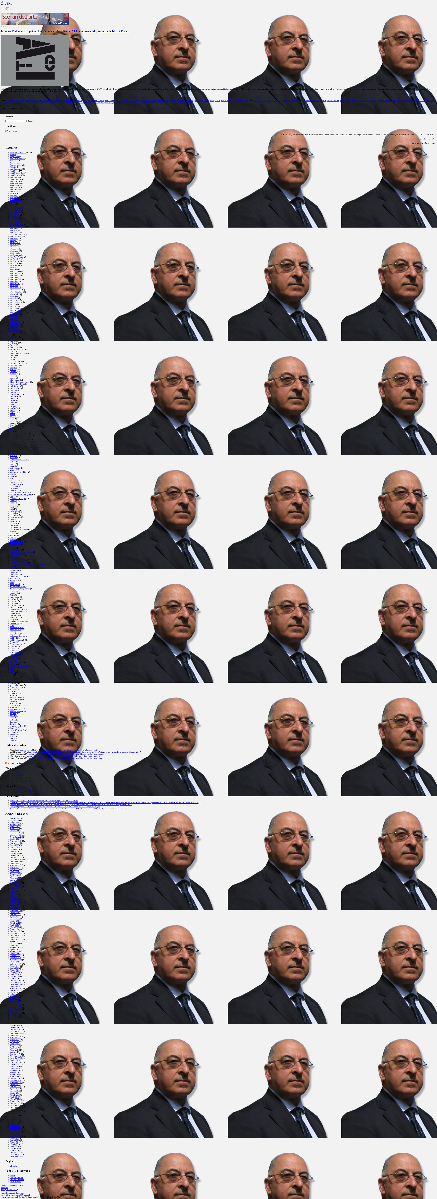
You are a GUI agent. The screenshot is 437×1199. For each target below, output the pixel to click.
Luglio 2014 (14, 1115)
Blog (7, 8)
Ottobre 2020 (15, 962)
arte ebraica (14, 239)
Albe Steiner (261, 101)
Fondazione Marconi (17, 443)
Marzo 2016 (14, 1074)
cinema (12, 378)
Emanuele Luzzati (319, 101)
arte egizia (13, 241)
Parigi (12, 619)
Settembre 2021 (15, 939)
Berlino (12, 345)
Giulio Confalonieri (427, 101)
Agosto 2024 (14, 868)
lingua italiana (15, 517)
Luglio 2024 (14, 870)
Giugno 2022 (15, 921)
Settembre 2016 (15, 1062)
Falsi (11, 419)
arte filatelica (14, 261)
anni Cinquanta (44, 101)
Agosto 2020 (14, 966)
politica (217, 101)
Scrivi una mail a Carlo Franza (423, 143)
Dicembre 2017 (15, 1031)
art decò (13, 204)
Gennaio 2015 (15, 1103)
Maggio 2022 (15, 923)
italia (201, 101)
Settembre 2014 (15, 1111)
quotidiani (13, 658)
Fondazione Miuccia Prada (19, 445)
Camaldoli (13, 357)
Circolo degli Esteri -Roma (19, 382)
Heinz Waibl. (5, 103)
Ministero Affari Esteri (18, 560)
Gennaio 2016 (15, 1079)
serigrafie (13, 689)
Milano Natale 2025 (17, 556)
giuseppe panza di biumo (19, 472)
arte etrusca (14, 249)
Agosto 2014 (14, 1113)
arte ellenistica (15, 243)
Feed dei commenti (17, 1180)
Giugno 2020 (15, 970)
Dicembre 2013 (15, 1130)
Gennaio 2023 (15, 907)
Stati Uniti (13, 703)
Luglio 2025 (14, 845)
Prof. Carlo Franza (130, 103)
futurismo (13, 458)
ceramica (13, 374)
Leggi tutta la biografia (426, 139)
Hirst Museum (15, 480)
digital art (13, 402)
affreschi (13, 155)
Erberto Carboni (333, 101)
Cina (11, 376)
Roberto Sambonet (157, 103)
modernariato (14, 568)
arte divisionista (15, 237)
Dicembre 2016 (15, 1056)
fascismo (13, 423)
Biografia (8, 10)
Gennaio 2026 (15, 833)
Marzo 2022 (14, 927)
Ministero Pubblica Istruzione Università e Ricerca (28, 564)
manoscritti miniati (16, 542)
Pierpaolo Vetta (106, 103)
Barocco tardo (15, 339)
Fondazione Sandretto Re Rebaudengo (24, 447)
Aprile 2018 (14, 1023)
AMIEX (13, 167)
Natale (12, 595)
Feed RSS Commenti (22, 1195)
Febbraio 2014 (15, 1126)
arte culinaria (14, 228)
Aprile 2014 (14, 1122)
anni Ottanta (77, 101)
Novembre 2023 (16, 886)
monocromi (14, 574)
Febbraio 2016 (15, 1076)
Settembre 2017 (15, 1038)
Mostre (206, 101)
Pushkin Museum (16, 652)
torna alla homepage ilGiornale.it (12, 1193)
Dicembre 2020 (15, 958)
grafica (173, 101)
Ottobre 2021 (15, 937)
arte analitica (14, 216)
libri (11, 509)
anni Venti (13, 187)
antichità (13, 191)
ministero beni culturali (18, 562)
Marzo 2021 (14, 952)
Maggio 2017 (15, 1046)
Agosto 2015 (14, 1089)
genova (12, 464)
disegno (161, 101)
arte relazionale (15, 310)
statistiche (13, 705)
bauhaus (13, 341)
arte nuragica (14, 294)
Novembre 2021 (16, 935)
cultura (154, 101)
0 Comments (5, 105)
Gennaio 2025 (15, 857)
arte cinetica (19, 234)
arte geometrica (15, 265)
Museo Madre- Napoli (18, 587)
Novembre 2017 (16, 1033)
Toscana (13, 722)
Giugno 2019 (15, 995)
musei (212, 101)
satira (12, 675)
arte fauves (14, 253)
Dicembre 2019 (15, 982)
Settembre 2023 (15, 890)
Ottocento (13, 615)
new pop (13, 601)
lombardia (13, 521)
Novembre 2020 (16, 960)
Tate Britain (14, 716)
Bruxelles (13, 355)
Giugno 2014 (15, 1117)
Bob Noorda (283, 101)
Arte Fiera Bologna (17, 257)
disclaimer (4, 1188)
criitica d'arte (146, 101)
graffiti (12, 474)
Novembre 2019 (16, 984)
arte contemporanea (126, 101)
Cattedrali (13, 372)
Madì (12, 531)
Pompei (12, 642)
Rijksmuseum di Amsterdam (20, 667)
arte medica (14, 282)
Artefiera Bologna (16, 333)
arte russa (13, 318)
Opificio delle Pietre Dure (19, 611)
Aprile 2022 (14, 925)
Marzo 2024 (14, 878)
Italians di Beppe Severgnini (20, 779)
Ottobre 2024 (15, 864)
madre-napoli (14, 533)
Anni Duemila (56, 101)
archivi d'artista (15, 200)
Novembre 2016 (16, 1058)
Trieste (179, 103)
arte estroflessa (15, 247)
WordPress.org (15, 1182)
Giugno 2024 (15, 872)
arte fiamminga (15, 255)
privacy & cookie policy (9, 1190)
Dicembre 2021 (15, 933)
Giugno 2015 (15, 1093)
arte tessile (13, 329)
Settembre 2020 (15, 964)
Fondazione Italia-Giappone (20, 439)
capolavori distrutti (16, 364)
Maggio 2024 (15, 874)
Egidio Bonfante (306, 101)
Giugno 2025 (15, 847)
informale (13, 486)
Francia (12, 452)
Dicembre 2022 (15, 909)
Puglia (12, 650)
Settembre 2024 (15, 866)
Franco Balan (355, 101)
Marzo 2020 (14, 976)
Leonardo (13, 505)
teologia (13, 720)
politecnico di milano (17, 636)
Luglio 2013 (14, 1140)
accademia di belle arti (16, 101)
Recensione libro (16, 662)
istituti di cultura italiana (18, 493)
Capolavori (14, 361)
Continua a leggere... (8, 97)
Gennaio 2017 (15, 1054)
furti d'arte (13, 456)
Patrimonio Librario (17, 622)
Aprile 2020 (14, 974)
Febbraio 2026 (15, 831)
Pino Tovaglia (118, 103)
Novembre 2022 (16, 911)
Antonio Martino (16, 773)
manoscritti (14, 540)
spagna (12, 701)
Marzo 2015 (14, 1099)
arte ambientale (15, 214)
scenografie (14, 677)
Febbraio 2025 (15, 855)
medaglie (13, 546)
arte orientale (14, 300)
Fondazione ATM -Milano (19, 433)
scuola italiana (15, 681)
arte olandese (14, 296)
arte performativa (16, 302)
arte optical (14, 298)
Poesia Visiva (15, 634)
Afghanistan (14, 157)
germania (13, 466)
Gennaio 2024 (15, 882)
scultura (13, 679)
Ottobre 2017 (15, 1036)
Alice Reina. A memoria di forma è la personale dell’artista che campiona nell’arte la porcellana (44, 801)
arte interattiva (15, 273)
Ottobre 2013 (15, 1134)
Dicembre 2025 (15, 835)
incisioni (18, 421)
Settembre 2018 (15, 1013)
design (12, 400)
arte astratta (14, 218)
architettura (14, 198)
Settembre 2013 (15, 1136)
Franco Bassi (366, 101)
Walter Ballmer (187, 103)
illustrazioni (14, 482)
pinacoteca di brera (17, 628)
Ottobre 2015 (15, 1085)
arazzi (12, 194)
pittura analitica (15, 630)
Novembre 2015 (16, 1083)
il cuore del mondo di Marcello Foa (22, 777)
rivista (12, 671)
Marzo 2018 (14, 1025)
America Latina (15, 165)
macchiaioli (14, 527)
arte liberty (14, 278)
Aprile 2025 (14, 851)
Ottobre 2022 (15, 913)
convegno (137, 101)
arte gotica (13, 267)
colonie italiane (15, 388)
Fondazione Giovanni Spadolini (21, 435)
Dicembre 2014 (15, 1105)
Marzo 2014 (14, 1124)
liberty (12, 507)
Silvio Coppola (170, 103)
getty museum (15, 468)
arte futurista (14, 263)
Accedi (12, 1176)
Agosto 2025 (14, 843)
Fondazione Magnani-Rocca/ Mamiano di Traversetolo (29, 441)
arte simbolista (15, 323)
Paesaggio (13, 617)
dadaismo (13, 398)
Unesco (12, 728)
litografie (13, 519)
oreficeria (13, 613)
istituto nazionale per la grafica (187, 101)
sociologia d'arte (16, 697)
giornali (12, 470)
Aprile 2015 (14, 1097)
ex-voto (12, 415)
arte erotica (14, 245)
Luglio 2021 (14, 943)
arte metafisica (15, 284)
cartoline (13, 370)
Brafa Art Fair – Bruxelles (19, 353)
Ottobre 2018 (15, 1011)
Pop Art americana (16, 644)
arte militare (14, 286)
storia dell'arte (15, 712)
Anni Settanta (109, 101)
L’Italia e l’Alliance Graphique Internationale (35, 103)
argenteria (18, 208)
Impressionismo (15, 484)
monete (12, 572)
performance (14, 624)
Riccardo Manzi (144, 103)
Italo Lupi (14, 103)
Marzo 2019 (14, 1001)
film (11, 431)
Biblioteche (14, 347)
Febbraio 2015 (15, 1101)
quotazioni (14, 656)
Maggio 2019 (15, 997)
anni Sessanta (99, 101)
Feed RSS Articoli (7, 1195)
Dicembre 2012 (15, 1154)
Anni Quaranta (88, 101)
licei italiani (14, 515)
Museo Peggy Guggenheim (20, 589)
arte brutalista (15, 222)
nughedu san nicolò (17, 609)
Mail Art (13, 536)
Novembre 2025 (16, 837)
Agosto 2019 (14, 990)
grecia (12, 478)
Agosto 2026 (14, 818)
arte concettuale (15, 224)
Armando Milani (272, 101)
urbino (12, 732)
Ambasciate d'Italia (31, 101)
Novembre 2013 (16, 1132)
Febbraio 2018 (15, 1027)
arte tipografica (15, 331)
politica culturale (227, 101)
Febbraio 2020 (15, 978)
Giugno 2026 (15, 823)
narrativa (13, 593)
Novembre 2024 (16, 861)
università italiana (16, 730)
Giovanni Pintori (402, 101)
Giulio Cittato (414, 101)
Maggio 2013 (15, 1144)
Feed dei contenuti (16, 1178)
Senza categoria (15, 687)
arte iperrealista (15, 275)
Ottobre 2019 (15, 986)
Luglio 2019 (14, 993)
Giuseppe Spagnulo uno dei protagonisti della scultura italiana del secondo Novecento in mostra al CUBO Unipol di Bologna (55, 807)
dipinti (12, 404)
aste (11, 335)
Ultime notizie (16, 762)
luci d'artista (14, 525)
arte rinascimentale (16, 312)
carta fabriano (15, 366)
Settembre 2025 (15, 841)
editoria (167, 101)
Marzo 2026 (14, 829)
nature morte (14, 597)
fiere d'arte (14, 429)
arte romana (14, 314)
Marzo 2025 (14, 853)
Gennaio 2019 (15, 1005)
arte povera (14, 306)
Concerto (13, 390)
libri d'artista (14, 511)
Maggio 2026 (15, 825)
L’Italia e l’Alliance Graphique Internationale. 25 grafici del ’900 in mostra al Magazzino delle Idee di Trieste (65, 31)
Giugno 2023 (15, 896)
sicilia (12, 695)
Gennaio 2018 (15, 1029)
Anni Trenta (14, 185)
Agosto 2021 (14, 941)
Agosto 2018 (14, 1015)
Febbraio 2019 (15, 1003)
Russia (12, 673)
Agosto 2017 (14, 1040)
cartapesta (13, 368)
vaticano (13, 734)
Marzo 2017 (14, 1050)
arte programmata (16, 308)
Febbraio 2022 (15, 929)
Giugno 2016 (15, 1068)
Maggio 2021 (15, 947)
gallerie (12, 462)
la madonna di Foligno (18, 499)
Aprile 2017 (14, 1048)
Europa (12, 413)
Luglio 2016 (14, 1066)
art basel (13, 202)
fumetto (12, 454)
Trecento (13, 724)
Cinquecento (14, 380)
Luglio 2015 (14, 1091)
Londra (12, 523)
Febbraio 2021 (15, 954)
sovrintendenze (15, 699)
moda (12, 566)
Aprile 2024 (14, 876)
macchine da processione (19, 529)
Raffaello (13, 660)
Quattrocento (14, 654)
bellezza (13, 343)
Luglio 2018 (14, 1017)
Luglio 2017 (14, 1042)
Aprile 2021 (14, 950)
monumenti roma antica (18, 576)
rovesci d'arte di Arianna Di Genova (23, 791)
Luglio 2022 (14, 919)
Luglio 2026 (14, 821)
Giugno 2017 (15, 1044)
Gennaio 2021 (15, 956)
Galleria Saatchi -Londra (19, 460)
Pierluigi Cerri (95, 103)
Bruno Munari (294, 101)
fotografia (13, 450)
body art (13, 351)
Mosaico (13, 579)
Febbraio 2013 (15, 1150)
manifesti (13, 538)
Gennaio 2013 (15, 1152)
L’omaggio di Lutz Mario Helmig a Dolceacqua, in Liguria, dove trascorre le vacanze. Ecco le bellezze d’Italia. (58, 750)
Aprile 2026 (14, 827)
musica (12, 591)
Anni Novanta (67, 101)
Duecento (13, 409)
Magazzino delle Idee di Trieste (63, 103)
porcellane (13, 646)
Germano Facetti (389, 101)
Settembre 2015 (15, 1087)
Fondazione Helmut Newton (20, 437)
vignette (13, 740)
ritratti (12, 669)
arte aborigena (15, 212)
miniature (13, 558)
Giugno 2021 (15, 945)
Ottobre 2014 (15, 1109)
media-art (13, 548)
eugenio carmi (345, 101)
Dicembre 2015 (15, 1081)
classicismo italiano (17, 384)
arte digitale (14, 232)
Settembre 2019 (15, 988)
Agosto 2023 (14, 892)
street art (13, 714)
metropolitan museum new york (21, 552)
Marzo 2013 (14, 1148)
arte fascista (14, 251)
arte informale (15, 271)
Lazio (12, 503)
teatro (12, 718)
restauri (12, 665)
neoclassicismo (15, 599)
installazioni (14, 488)
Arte (116, 101)
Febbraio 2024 (15, 880)
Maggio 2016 (15, 1070)
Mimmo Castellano (82, 103)
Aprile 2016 (14, 1072)
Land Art (13, 501)
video (12, 738)
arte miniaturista (15, 288)
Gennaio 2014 (15, 1128)
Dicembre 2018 (15, 1007)
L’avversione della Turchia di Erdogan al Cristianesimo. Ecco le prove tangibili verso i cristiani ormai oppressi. (64, 754)
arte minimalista (15, 290)
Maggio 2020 (15, 972)
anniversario (14, 189)
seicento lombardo (16, 685)
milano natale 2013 (17, 554)
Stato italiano (238, 101)
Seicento (13, 683)
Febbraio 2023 (15, 904)
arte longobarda (15, 280)
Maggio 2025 (15, 849)
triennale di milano (16, 726)
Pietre (12, 626)
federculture (14, 425)
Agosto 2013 (14, 1138)
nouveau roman (15, 605)
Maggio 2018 (15, 1021)
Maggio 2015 (15, 1095)
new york (13, 603)
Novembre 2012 (16, 1156)
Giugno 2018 (15, 1019)
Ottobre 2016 (15, 1060)
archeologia (14, 196)
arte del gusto (15, 230)
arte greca (13, 269)
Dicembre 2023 (15, 884)
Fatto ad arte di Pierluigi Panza (21, 775)
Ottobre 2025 (15, 839)
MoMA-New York (16, 570)
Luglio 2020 (14, 968)
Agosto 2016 (14, 1064)
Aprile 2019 (14, 999)
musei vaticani (15, 585)
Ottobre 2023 (15, 888)
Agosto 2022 (14, 917)
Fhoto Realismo (15, 427)
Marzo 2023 (14, 902)
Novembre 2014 (16, 1107)
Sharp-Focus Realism (17, 693)
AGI (254, 101)
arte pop (13, 304)
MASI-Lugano (15, 544)
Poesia (12, 632)
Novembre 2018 (16, 1009)
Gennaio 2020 (15, 980)
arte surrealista (15, 325)
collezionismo (15, 386)
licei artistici (14, 513)
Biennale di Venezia (17, 349)
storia (246, 101)
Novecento (14, 607)
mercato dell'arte (16, 550)
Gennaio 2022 (15, 931)
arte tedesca (14, 327)
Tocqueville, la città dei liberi (20, 781)
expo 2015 (14, 417)
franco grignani (376, 101)
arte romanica (15, 316)
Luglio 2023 (14, 894)
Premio (12, 648)
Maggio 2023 (15, 898)
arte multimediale (16, 292)
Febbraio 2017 (15, 1052)
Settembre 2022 (15, 915)
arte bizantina (15, 220)
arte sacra (13, 321)
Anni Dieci (14, 171)
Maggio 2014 (15, 1120)
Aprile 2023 (14, 900)
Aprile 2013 (14, 1146)
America (13, 161)
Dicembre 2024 (15, 859)
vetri (11, 736)
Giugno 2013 (15, 1142)
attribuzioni (14, 337)
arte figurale (14, 259)
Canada (12, 359)
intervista (13, 490)
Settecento (13, 691)
